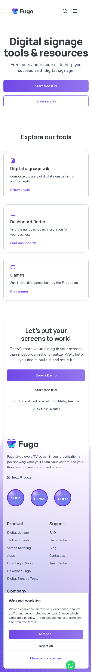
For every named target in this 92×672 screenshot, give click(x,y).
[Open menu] (75, 11)
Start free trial (46, 86)
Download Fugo (19, 571)
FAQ (52, 533)
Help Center (58, 540)
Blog (52, 548)
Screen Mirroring (19, 548)
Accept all (46, 634)
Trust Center (58, 563)
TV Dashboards (18, 540)
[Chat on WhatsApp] (70, 665)
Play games (19, 291)
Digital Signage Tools (22, 579)
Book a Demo (46, 375)
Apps (11, 556)
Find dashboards (23, 243)
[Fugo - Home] (22, 11)
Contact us (57, 556)
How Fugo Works (20, 563)
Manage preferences (46, 658)
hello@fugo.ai (22, 477)
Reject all (46, 646)
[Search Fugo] (65, 11)
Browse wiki (46, 101)
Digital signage (18, 533)
